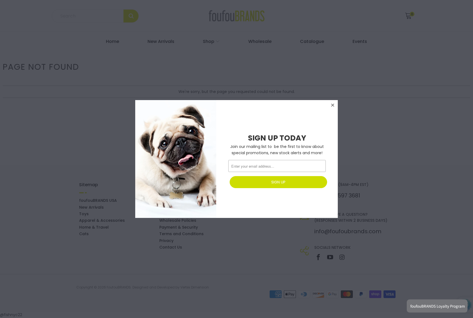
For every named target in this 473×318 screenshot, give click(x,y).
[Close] (333, 105)
